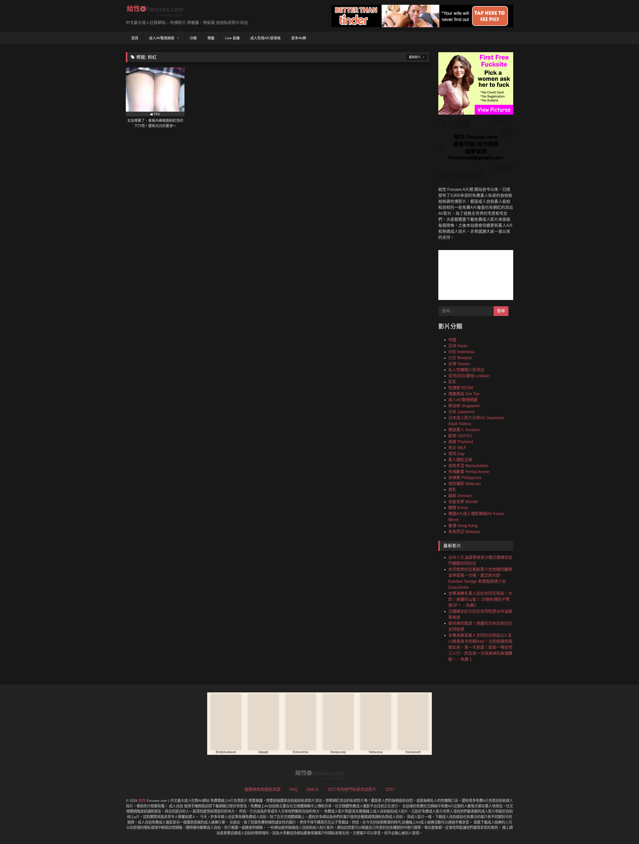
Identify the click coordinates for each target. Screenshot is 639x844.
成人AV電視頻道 (161, 38)
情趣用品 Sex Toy (463, 394)
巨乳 (452, 382)
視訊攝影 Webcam (464, 484)
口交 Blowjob (460, 358)
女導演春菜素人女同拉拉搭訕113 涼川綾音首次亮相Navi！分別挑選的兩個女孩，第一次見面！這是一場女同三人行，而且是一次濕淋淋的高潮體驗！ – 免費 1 (480, 647)
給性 (142, 801)
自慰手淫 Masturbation (468, 466)
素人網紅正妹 (460, 460)
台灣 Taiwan (459, 364)
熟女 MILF (457, 448)
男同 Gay (456, 454)
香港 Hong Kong (463, 526)
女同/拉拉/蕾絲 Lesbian (468, 376)
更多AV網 (298, 38)
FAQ (294, 789)
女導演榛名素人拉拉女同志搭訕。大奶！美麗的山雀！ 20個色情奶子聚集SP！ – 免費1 (480, 599)
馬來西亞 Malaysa (464, 532)
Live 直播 (232, 38)
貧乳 (452, 490)
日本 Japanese (461, 412)
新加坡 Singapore (464, 406)
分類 (193, 38)
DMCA (313, 789)
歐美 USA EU (460, 436)
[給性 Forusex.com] (155, 12)
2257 (389, 789)
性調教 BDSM (460, 388)
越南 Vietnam (460, 496)
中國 (452, 340)
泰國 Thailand (460, 442)
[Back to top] (623, 829)
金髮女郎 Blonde (463, 502)
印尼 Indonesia (461, 352)
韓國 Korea (458, 508)
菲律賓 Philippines (464, 478)
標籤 (210, 38)
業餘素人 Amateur (464, 430)
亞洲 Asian (458, 346)
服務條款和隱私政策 (263, 789)
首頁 (134, 38)
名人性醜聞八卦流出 (466, 370)
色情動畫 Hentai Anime (468, 472)
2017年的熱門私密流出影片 (351, 789)
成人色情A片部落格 (265, 38)
